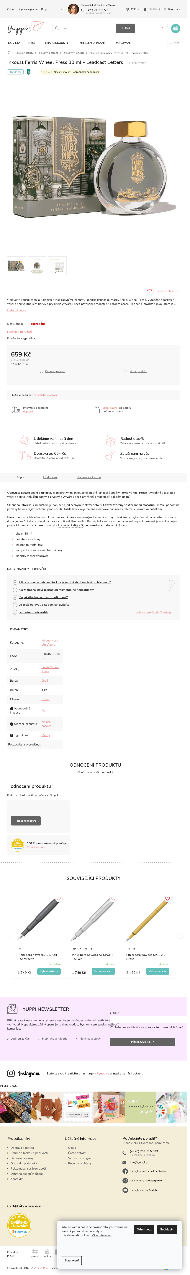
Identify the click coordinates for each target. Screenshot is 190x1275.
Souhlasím (167, 1229)
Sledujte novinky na (148, 1171)
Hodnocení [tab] (50, 477)
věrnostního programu (45, 395)
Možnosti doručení (19, 332)
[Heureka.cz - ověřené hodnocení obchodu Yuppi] (19, 1225)
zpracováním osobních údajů (164, 1027)
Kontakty (17, 1179)
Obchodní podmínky (24, 1163)
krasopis (64, 525)
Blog (44, 9)
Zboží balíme (110, 408)
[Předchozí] (7, 936)
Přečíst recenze (36, 847)
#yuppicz (103, 1074)
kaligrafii (77, 525)
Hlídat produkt (138, 371)
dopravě (28, 411)
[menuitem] (14, 43)
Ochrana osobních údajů (27, 1174)
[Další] (180, 936)
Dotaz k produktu (55, 371)
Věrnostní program (80, 1158)
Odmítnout (144, 1229)
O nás (10, 9)
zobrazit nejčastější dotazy (153, 612)
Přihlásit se (141, 1042)
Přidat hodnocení (26, 821)
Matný (46, 735)
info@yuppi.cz (139, 1162)
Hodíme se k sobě (89, 477)
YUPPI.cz (43, 1268)
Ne (43, 711)
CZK (133, 9)
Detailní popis (16, 310)
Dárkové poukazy (22, 1158)
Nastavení (72, 1260)
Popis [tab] (20, 477)
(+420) (97, 10)
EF (74, 948)
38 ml (46, 699)
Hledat (125, 28)
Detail (49, 971)
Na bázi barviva (46, 724)
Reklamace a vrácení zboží (28, 1169)
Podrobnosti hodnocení (85, 72)
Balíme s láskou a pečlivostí (29, 1153)
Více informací (102, 1235)
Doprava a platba (27, 9)
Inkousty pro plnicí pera (50, 643)
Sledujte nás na (144, 1190)
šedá (45, 681)
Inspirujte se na (146, 1180)
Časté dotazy (77, 1153)
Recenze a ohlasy (79, 1163)
